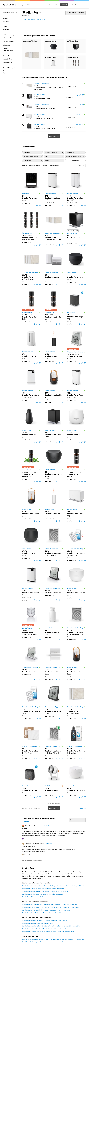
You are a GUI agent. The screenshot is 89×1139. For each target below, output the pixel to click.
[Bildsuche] (49, 4)
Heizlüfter (6, 21)
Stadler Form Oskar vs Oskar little (32, 897)
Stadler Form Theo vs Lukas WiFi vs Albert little (59, 931)
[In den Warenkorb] (82, 86)
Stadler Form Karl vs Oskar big (31, 888)
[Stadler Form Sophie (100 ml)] (31, 504)
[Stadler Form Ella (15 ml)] (31, 425)
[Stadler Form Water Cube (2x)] (54, 107)
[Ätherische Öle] (76, 62)
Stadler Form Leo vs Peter (71, 907)
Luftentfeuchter (8, 41)
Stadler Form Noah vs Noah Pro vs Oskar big (35, 891)
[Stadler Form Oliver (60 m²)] (31, 346)
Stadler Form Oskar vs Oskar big (53, 894)
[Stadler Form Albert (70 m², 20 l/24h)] (31, 385)
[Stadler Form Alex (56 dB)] (31, 188)
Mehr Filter (75, 160)
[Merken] (79, 86)
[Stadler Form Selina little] (76, 346)
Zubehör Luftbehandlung (8, 50)
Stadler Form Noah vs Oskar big (32, 894)
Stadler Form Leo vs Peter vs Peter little (57, 910)
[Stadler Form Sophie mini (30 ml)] (54, 385)
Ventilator (6, 30)
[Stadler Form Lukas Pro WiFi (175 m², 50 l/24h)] (76, 188)
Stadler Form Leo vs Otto (53, 907)
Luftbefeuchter (8, 38)
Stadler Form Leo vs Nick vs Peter (33, 907)
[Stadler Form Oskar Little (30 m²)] (54, 127)
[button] (85, 83)
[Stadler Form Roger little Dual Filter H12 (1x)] (76, 623)
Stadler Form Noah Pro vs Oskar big (53, 888)
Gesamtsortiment (8, 12)
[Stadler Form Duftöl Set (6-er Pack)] (31, 228)
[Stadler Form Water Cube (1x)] (54, 662)
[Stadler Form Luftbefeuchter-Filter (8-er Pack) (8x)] (54, 86)
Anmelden (64, 5)
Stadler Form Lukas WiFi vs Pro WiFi (33, 929)
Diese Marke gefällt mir (76, 13)
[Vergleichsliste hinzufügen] (77, 86)
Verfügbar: (45, 166)
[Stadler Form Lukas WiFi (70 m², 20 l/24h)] (54, 188)
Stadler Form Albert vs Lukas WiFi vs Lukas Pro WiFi (38, 926)
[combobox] (35, 166)
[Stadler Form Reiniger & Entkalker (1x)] (76, 741)
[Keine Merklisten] (80, 4)
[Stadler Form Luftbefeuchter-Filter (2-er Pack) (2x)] (76, 702)
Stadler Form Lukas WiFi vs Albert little (68, 926)
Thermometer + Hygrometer (8, 72)
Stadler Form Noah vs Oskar (59, 891)
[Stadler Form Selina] (54, 583)
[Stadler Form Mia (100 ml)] (76, 425)
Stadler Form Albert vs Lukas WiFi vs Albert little (37, 923)
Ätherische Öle (7, 62)
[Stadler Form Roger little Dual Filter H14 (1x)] (54, 741)
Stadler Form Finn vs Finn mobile (32, 904)
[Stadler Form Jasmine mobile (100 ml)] (54, 464)
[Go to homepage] (9, 4)
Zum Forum (25, 822)
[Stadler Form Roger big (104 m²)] (76, 307)
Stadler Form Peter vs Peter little (51, 913)
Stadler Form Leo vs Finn (69, 904)
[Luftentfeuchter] (53, 62)
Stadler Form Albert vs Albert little (33, 920)
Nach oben (82, 808)
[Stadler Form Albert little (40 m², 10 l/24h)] (31, 583)
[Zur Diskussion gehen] (54, 832)
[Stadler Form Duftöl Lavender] (54, 307)
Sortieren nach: (27, 166)
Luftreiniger (7, 45)
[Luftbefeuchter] (76, 46)
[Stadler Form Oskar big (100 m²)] (54, 117)
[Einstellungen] (56, 4)
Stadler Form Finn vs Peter (51, 904)
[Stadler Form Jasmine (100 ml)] (76, 267)
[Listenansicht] (84, 165)
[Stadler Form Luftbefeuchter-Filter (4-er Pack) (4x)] (31, 267)
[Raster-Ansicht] (80, 165)
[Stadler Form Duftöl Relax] (31, 307)
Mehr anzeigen (53, 136)
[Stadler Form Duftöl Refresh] (76, 464)
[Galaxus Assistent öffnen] (72, 4)
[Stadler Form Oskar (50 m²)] (54, 97)
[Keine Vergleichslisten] (76, 4)
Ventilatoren (63, 942)
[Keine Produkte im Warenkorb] (84, 4)
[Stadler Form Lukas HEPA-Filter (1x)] (31, 741)
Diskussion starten (78, 820)
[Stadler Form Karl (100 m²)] (31, 781)
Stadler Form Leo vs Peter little (32, 910)
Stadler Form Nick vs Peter (30, 913)
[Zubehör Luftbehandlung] (31, 54)
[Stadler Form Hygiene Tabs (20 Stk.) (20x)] (76, 543)
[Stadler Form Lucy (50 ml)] (54, 346)
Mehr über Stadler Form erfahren (34, 19)
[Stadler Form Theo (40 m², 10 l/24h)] (76, 385)
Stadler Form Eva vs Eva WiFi (31, 886)
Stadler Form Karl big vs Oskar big (74, 886)
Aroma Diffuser (8, 59)
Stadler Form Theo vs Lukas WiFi (32, 931)
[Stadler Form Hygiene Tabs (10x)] (31, 702)
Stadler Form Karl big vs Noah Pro (52, 886)
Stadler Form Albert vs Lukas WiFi (56, 920)
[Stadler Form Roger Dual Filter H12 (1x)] (54, 543)
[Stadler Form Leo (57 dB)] (54, 781)
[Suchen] (24, 4)
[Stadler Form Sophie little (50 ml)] (76, 662)
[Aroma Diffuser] (53, 46)
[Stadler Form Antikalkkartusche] (31, 623)
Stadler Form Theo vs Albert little (56, 929)
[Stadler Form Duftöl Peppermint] (31, 464)
